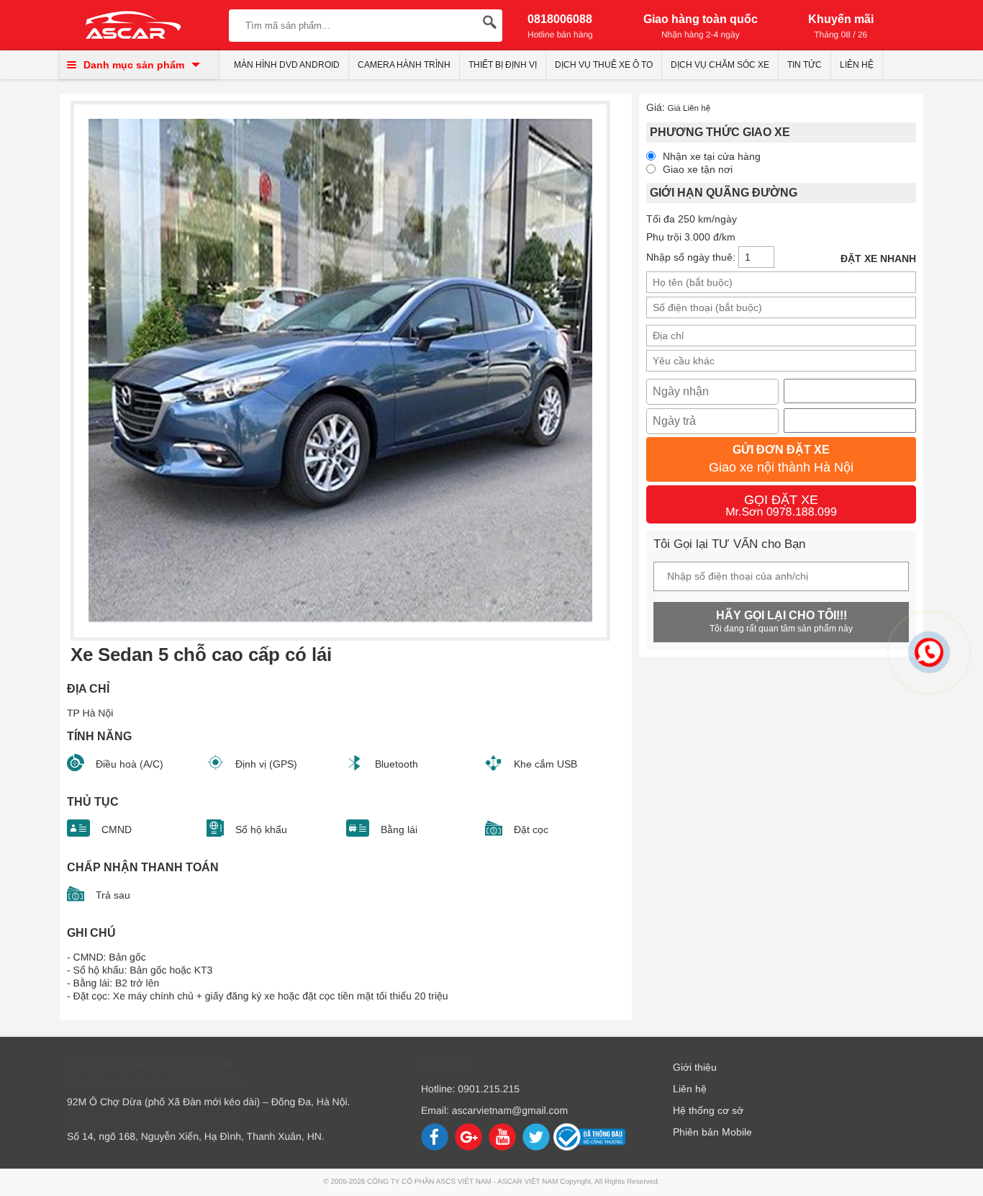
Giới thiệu (695, 1067)
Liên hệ (690, 1088)
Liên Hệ (857, 65)
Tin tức (804, 65)
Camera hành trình (404, 65)
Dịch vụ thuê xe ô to (604, 65)
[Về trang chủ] (133, 26)
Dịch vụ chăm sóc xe (720, 65)
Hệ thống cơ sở (708, 1110)
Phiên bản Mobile (712, 1132)
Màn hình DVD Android (287, 65)
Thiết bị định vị (502, 65)
